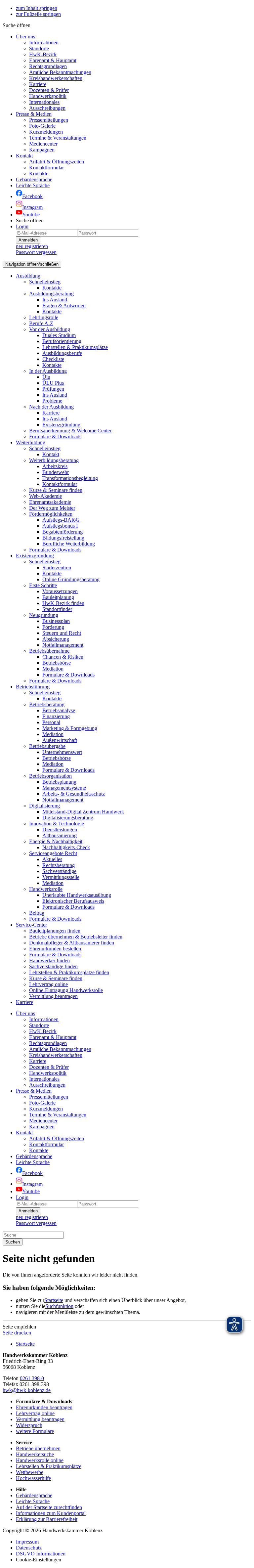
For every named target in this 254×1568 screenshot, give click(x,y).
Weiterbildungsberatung (54, 460)
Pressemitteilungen (48, 120)
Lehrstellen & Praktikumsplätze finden (69, 972)
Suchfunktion (59, 1306)
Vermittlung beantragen (53, 996)
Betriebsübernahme (49, 651)
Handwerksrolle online (40, 1460)
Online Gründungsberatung (71, 579)
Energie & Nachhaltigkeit (55, 841)
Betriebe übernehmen (38, 1448)
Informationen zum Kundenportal (51, 1513)
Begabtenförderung (62, 532)
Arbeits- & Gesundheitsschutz (73, 794)
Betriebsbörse (56, 663)
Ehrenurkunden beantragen (44, 1407)
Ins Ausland (54, 299)
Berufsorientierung (61, 341)
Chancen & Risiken (62, 657)
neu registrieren (32, 246)
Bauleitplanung (58, 597)
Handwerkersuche (35, 1454)
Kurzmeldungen (46, 132)
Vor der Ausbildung (49, 329)
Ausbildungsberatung (51, 293)
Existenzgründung (61, 424)
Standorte (39, 48)
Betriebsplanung (59, 782)
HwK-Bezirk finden (63, 603)
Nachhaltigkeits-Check (66, 847)
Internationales (44, 102)
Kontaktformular (46, 167)
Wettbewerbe (29, 1472)
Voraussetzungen (60, 591)
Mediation (53, 669)
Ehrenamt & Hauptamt (52, 60)
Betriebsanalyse (58, 710)
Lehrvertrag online (48, 984)
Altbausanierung (59, 835)
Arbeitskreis (54, 466)
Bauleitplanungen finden (54, 931)
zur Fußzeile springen (38, 14)
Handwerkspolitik (47, 96)
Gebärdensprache (34, 1495)
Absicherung (55, 639)
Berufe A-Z (41, 323)
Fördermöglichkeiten (50, 514)
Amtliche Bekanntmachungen (60, 72)
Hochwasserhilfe (33, 1478)
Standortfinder (57, 609)
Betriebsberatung (46, 704)
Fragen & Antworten (64, 305)
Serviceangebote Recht (53, 853)
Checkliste (53, 359)
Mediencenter (43, 144)
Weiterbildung (30, 442)
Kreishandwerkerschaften (55, 78)
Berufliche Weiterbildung (68, 543)
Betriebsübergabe (47, 746)
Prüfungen (53, 389)
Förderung (53, 627)
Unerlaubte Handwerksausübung (76, 895)
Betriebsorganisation (50, 776)
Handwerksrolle (46, 889)
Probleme (52, 401)
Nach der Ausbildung (51, 407)
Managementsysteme (64, 788)
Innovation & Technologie (56, 823)
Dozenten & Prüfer (49, 90)
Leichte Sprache (33, 1501)
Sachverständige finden (53, 966)
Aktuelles (52, 859)
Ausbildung (28, 276)
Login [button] (22, 226)
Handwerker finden (49, 960)
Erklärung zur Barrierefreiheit (46, 1519)
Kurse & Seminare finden (55, 490)
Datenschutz (29, 1547)
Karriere (37, 84)
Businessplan (56, 621)
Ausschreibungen (47, 108)
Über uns (25, 36)
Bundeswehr (55, 472)
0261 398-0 (32, 1378)
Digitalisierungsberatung (67, 817)
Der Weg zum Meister (52, 508)
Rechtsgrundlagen (48, 66)
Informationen (44, 42)
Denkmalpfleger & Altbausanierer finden (71, 942)
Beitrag (36, 913)
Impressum (27, 1542)
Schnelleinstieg (45, 281)
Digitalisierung (44, 805)
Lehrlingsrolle (43, 317)
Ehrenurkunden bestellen (55, 948)
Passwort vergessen (36, 252)
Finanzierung (56, 716)
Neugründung (43, 615)
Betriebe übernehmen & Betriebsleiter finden (75, 936)
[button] (16, 25)
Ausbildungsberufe (62, 353)
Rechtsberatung (58, 865)
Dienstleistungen (59, 829)
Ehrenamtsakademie (50, 502)
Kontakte (38, 173)
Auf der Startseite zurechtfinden (49, 1507)
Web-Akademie (45, 496)
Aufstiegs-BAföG (61, 520)
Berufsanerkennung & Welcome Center (70, 430)
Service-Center (31, 925)
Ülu (46, 377)
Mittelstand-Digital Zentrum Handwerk (83, 811)
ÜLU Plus (53, 383)
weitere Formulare (35, 1431)
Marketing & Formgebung (69, 728)
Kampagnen (42, 149)
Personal (51, 722)
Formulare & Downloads (55, 436)
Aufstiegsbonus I (60, 526)
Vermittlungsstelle (60, 877)
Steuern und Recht (61, 633)
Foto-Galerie (42, 126)
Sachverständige (59, 871)
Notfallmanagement (62, 645)
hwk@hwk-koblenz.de (27, 1390)
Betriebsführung (33, 686)
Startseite (53, 1300)
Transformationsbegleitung (70, 478)
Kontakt (24, 155)
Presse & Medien (34, 114)
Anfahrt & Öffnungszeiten (56, 161)
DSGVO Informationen (40, 1553)
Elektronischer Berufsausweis (73, 901)
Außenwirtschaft (59, 740)
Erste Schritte (43, 585)
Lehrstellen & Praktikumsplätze (75, 347)
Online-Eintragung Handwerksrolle (66, 990)
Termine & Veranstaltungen (57, 138)
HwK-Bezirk (43, 54)
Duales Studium (59, 335)
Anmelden (28, 240)
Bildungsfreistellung (63, 538)
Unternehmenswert (62, 752)
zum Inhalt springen (36, 8)
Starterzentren (56, 567)
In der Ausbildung (48, 371)
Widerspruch (29, 1425)
